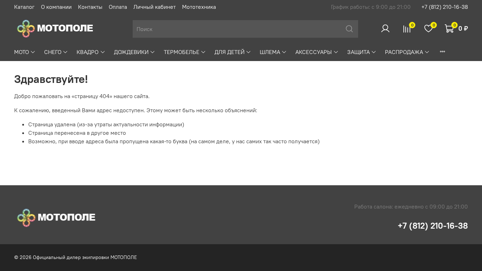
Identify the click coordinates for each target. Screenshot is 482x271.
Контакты (90, 6)
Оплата (118, 6)
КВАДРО (87, 51)
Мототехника (199, 6)
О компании (56, 6)
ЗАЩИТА (358, 51)
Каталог (24, 6)
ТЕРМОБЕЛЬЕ (181, 51)
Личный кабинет (154, 6)
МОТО (21, 51)
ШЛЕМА (270, 51)
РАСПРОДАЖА (404, 51)
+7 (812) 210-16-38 (444, 6)
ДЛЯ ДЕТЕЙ (230, 51)
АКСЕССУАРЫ (313, 51)
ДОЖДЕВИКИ (131, 51)
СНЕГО (52, 51)
